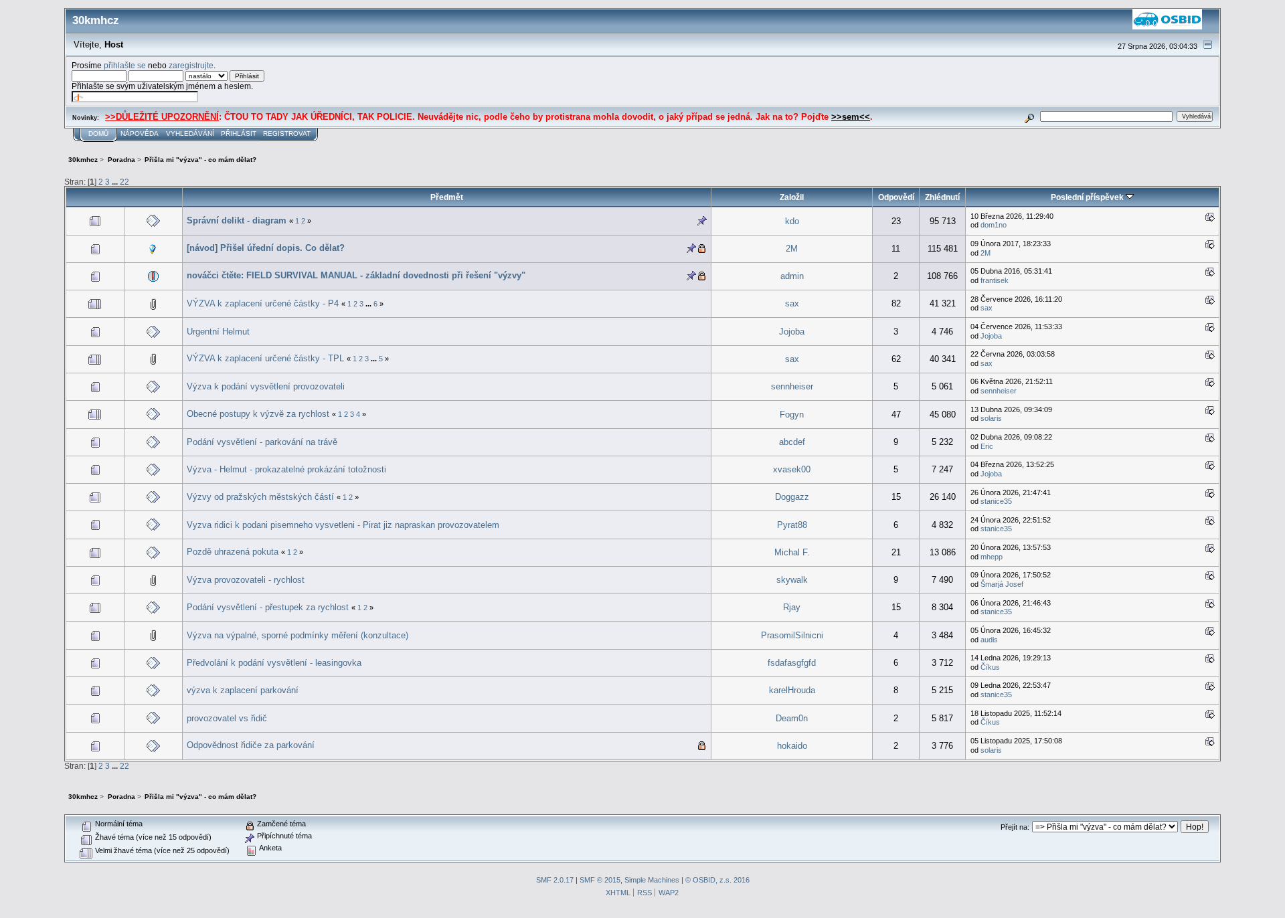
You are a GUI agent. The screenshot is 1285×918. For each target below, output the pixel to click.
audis (989, 640)
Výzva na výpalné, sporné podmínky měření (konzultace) (297, 635)
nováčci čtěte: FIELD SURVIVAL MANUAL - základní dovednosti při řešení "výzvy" (356, 275)
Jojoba (791, 332)
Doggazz (792, 497)
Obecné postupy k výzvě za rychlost (258, 414)
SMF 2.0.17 (555, 880)
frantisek (994, 280)
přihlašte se (125, 65)
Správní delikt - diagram (236, 220)
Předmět (446, 197)
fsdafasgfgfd (792, 663)
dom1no (993, 225)
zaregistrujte (191, 65)
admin (792, 276)
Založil (792, 197)
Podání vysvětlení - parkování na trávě (262, 442)
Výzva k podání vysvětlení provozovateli (266, 386)
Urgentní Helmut (218, 332)
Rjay (791, 607)
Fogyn (792, 414)
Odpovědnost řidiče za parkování (251, 745)
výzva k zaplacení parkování (242, 690)
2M (792, 249)
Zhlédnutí (942, 197)
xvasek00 (791, 469)
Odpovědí (896, 197)
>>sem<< (850, 117)
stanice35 (996, 501)
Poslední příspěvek (1088, 197)
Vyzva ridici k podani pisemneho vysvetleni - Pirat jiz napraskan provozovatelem (343, 525)
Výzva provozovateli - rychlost (246, 580)
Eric (986, 446)
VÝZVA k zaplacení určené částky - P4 (263, 303)
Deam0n (792, 718)
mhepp (991, 557)
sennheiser (792, 386)
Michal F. (792, 552)
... (116, 181)
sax (792, 303)
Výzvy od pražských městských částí (262, 497)
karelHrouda (792, 690)
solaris (991, 418)
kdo (792, 221)
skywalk (792, 580)
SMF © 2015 (600, 880)
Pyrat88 (792, 525)
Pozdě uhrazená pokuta (234, 552)
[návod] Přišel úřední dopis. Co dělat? (266, 248)
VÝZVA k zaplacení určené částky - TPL (265, 358)
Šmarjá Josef (1001, 584)
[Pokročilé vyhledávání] (1029, 116)
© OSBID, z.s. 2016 (717, 880)
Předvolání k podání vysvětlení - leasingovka (274, 663)
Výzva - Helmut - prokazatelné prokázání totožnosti (286, 469)
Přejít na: (1015, 827)
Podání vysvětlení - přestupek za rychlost (268, 607)
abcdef (792, 442)
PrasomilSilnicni (792, 635)
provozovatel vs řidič (227, 718)
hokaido (792, 746)
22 (124, 181)
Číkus (990, 667)
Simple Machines (651, 880)
